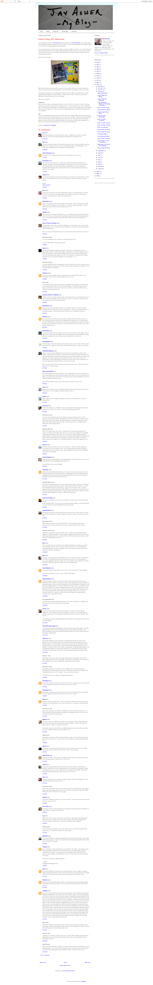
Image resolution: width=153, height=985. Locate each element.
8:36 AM (44, 441)
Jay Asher (107, 38)
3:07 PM (44, 761)
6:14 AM (44, 219)
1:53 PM (44, 716)
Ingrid (44, 248)
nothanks (44, 890)
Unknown (45, 273)
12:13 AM (44, 951)
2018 (98, 69)
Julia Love (45, 638)
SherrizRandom (46, 568)
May (99, 159)
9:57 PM (44, 930)
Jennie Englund (46, 457)
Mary (43, 555)
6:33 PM (44, 887)
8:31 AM (44, 425)
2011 (98, 84)
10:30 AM (44, 552)
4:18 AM (44, 187)
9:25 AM (44, 527)
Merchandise (65, 31)
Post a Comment (45, 955)
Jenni (43, 387)
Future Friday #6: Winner (103, 148)
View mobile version (65, 965)
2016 (98, 73)
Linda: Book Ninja (47, 498)
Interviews (74, 31)
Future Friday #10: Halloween (102, 99)
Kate (43, 869)
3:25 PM (44, 773)
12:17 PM (44, 635)
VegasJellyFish (46, 510)
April (99, 162)
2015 (98, 75)
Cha (43, 142)
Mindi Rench (45, 305)
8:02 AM (44, 327)
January (100, 168)
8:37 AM (44, 466)
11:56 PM (44, 941)
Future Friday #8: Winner (103, 129)
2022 (98, 62)
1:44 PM (44, 705)
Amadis (44, 797)
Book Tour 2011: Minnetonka (101, 116)
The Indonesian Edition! (103, 136)
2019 (98, 67)
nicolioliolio (45, 160)
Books (48, 31)
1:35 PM (44, 677)
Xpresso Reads (46, 185)
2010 (98, 171)
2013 (98, 80)
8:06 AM (44, 347)
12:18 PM (44, 652)
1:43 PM (44, 696)
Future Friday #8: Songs (103, 131)
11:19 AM (44, 605)
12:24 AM (44, 139)
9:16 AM (44, 518)
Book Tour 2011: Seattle (103, 123)
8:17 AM (44, 402)
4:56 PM (44, 812)
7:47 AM (44, 269)
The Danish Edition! (102, 134)
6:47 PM (44, 919)
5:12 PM (44, 832)
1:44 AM (44, 171)
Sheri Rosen (45, 330)
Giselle (44, 174)
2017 (98, 71)
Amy (43, 777)
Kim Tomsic (45, 806)
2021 (98, 64)
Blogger (84, 981)
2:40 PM (44, 752)
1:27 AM (44, 157)
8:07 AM (44, 368)
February (100, 166)
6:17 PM (44, 876)
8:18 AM (44, 411)
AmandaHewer (46, 341)
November (101, 89)
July (99, 155)
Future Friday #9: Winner (103, 109)
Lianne (44, 746)
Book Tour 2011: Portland (103, 125)
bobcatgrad (45, 680)
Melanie (44, 719)
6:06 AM (44, 209)
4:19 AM (44, 198)
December (101, 86)
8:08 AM (44, 383)
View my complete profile (101, 53)
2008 (98, 176)
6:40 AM (44, 244)
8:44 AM (44, 507)
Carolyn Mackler (76, 42)
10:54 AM (44, 596)
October (100, 91)
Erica (43, 190)
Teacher (44, 444)
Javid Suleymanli (47, 153)
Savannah (45, 405)
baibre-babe (45, 201)
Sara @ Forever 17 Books (49, 223)
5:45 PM (44, 865)
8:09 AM (44, 393)
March (99, 164)
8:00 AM (44, 291)
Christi (44, 764)
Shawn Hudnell (46, 579)
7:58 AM (44, 279)
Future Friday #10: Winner (102, 96)
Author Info (55, 31)
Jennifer (44, 212)
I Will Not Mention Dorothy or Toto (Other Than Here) (103, 104)
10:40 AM (44, 575)
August (100, 153)
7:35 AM (44, 259)
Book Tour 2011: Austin (103, 107)
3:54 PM (44, 783)
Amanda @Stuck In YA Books (50, 295)
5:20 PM (44, 843)
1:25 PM (44, 663)
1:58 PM (44, 732)
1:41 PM (44, 686)
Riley (43, 699)
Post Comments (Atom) (69, 970)
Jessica (44, 608)
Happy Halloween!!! (102, 93)
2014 (98, 78)
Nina (43, 543)
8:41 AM (44, 494)
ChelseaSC (45, 469)
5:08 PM (44, 823)
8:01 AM (44, 313)
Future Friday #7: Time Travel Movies (103, 141)
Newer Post (43, 962)
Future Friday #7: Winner (103, 138)
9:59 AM (44, 539)
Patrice (44, 396)
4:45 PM (44, 803)
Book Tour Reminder (102, 127)
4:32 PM (44, 794)
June (99, 157)
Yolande (44, 847)
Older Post (87, 962)
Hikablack (45, 836)
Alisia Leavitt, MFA (47, 371)
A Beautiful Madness (48, 351)
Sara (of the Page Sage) (48, 626)
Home (41, 31)
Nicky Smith (45, 755)
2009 (98, 173)
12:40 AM (44, 149)
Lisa (43, 815)
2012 (98, 82)
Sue (43, 133)
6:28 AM (44, 234)
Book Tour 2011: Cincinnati (101, 120)
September (101, 150)
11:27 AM (44, 622)
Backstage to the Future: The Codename (103, 145)
